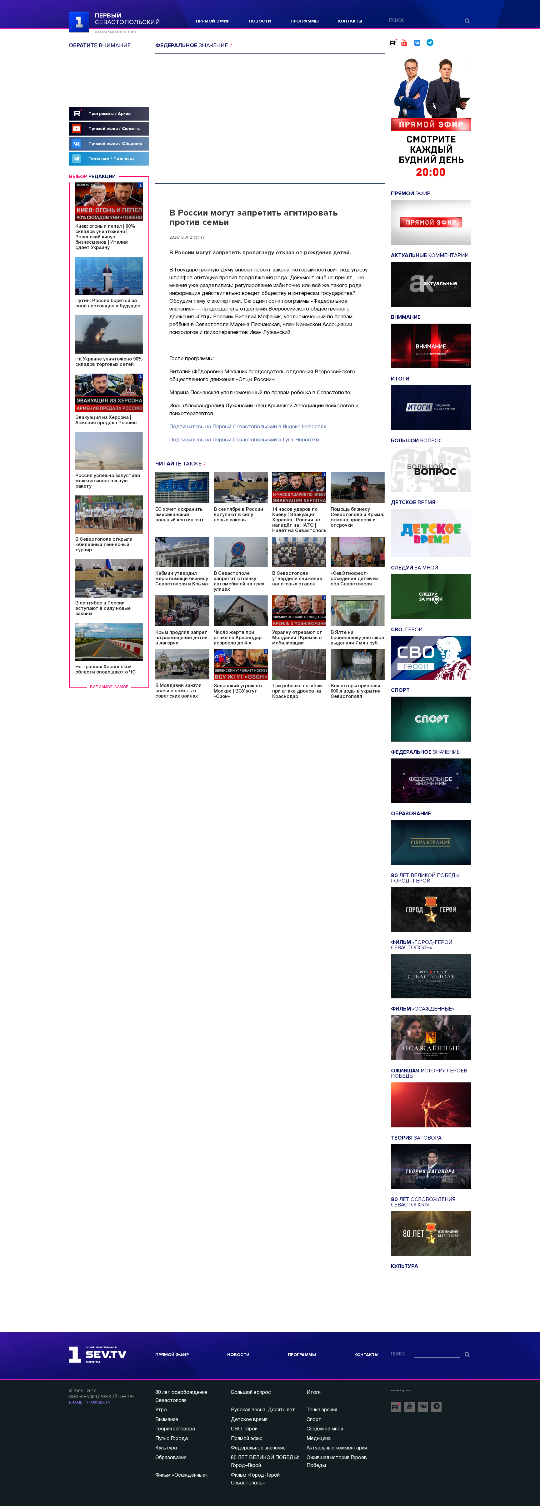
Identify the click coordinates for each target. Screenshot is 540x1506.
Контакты (350, 21)
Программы (305, 21)
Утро (161, 1410)
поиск (396, 21)
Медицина (319, 1439)
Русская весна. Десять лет (263, 1410)
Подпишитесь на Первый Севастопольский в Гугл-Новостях (244, 440)
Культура (166, 1448)
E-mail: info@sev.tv (89, 1402)
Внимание (166, 1420)
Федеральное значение (258, 1448)
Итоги (314, 1392)
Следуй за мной (325, 1429)
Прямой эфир (212, 21)
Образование (171, 1458)
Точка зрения (322, 1410)
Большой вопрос (251, 1392)
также (179, 463)
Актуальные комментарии (337, 1448)
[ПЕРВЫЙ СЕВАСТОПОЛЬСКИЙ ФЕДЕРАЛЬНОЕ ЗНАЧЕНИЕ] (79, 22)
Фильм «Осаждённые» (181, 1475)
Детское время (249, 1420)
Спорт (314, 1420)
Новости (260, 21)
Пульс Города (171, 1439)
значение (192, 45)
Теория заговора (175, 1429)
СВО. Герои (244, 1429)
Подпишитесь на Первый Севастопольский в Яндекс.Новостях (247, 427)
